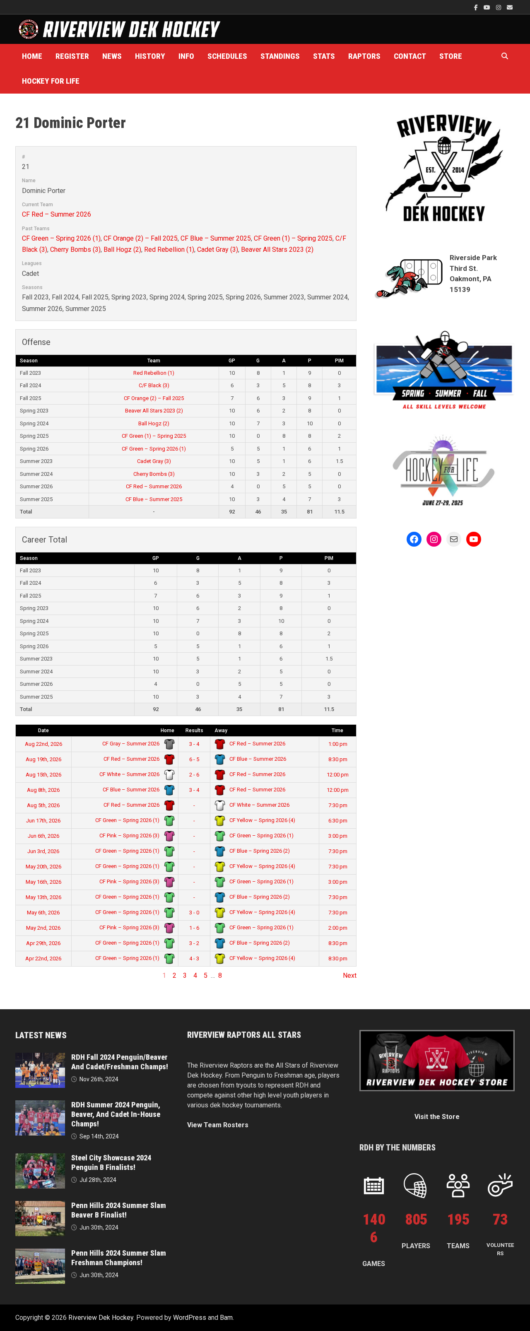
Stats (324, 56)
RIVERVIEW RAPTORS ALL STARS (244, 1035)
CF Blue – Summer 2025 (216, 238)
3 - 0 (194, 912)
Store (450, 56)
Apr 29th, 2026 (43, 943)
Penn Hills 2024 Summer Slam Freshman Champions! (118, 1258)
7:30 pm (337, 805)
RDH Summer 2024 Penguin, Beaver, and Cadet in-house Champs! (115, 1114)
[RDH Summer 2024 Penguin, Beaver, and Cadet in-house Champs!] (40, 1105)
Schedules (227, 56)
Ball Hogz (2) (122, 249)
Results (194, 730)
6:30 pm (337, 820)
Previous (28, 975)
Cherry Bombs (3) (75, 249)
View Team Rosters (217, 1125)
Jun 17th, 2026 (43, 820)
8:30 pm (337, 759)
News (112, 56)
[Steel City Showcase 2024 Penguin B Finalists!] (40, 1158)
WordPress (189, 1317)
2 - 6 (194, 775)
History (150, 56)
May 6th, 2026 (43, 912)
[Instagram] (499, 7)
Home (32, 56)
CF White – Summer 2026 (130, 774)
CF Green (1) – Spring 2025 (293, 238)
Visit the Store (437, 1117)
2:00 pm (337, 928)
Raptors (364, 56)
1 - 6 (194, 928)
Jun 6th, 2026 (43, 836)
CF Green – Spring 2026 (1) (61, 238)
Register (72, 56)
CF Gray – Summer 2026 (131, 743)
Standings (280, 56)
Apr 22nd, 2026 (43, 958)
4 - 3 (194, 958)
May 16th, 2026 (43, 882)
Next (350, 975)
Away (220, 730)
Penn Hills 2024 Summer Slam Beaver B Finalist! (118, 1210)
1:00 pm (337, 744)
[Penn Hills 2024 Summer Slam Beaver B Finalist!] (40, 1206)
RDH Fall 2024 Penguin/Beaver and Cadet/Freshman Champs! (119, 1062)
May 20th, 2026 (43, 866)
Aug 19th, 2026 (43, 759)
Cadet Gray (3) (217, 249)
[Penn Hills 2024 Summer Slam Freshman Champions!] (40, 1253)
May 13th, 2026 (43, 897)
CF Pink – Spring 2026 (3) (130, 835)
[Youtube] (488, 7)
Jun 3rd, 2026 (43, 851)
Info (186, 56)
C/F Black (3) (154, 385)
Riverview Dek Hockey (100, 1317)
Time (337, 730)
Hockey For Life (51, 81)
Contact (410, 56)
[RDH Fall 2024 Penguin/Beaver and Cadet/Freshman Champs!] (40, 1057)
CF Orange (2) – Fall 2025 (141, 238)
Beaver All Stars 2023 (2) (277, 249)
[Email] (510, 7)
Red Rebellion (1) (169, 249)
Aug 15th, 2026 (43, 775)
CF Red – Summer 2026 (56, 214)
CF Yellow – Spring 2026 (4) (261, 820)
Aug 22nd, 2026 (43, 744)
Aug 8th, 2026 (43, 790)
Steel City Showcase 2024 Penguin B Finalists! (111, 1162)
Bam (226, 1317)
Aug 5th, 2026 (43, 805)
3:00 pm (337, 836)
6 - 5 (194, 759)
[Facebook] (477, 7)
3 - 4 (194, 744)
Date (43, 730)
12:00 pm (338, 775)
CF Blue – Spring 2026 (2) (259, 851)
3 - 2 (194, 943)
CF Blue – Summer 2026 (257, 759)
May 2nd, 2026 (43, 928)
